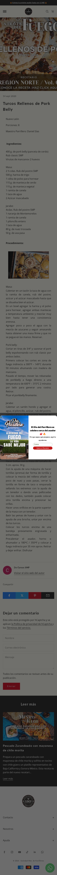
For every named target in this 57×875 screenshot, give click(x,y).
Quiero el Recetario (43, 448)
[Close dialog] (1, 417)
